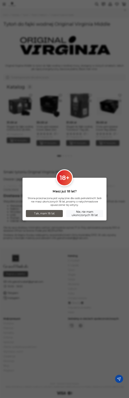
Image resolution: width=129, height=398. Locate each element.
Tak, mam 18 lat (44, 213)
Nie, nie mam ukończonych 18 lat (85, 213)
